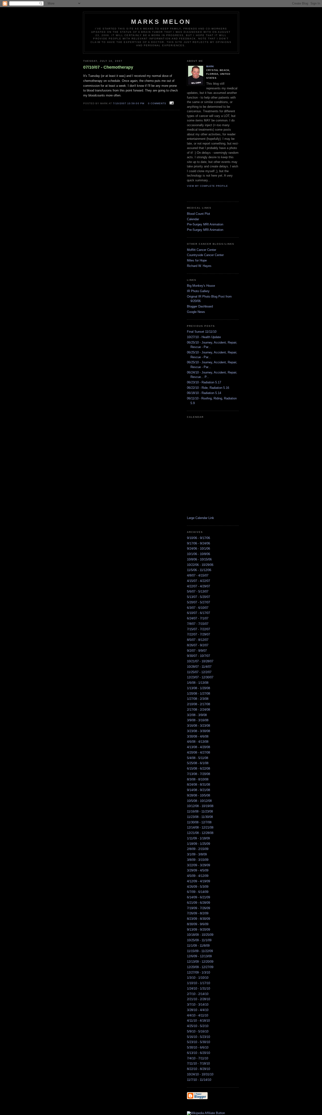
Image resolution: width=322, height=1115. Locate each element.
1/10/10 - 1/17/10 (198, 983)
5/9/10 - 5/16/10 (197, 1031)
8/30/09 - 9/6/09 (197, 924)
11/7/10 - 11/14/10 (199, 1080)
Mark (210, 66)
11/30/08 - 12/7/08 (199, 822)
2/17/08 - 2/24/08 (198, 709)
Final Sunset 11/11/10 (201, 331)
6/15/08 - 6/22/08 (198, 768)
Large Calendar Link (200, 518)
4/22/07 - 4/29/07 (198, 586)
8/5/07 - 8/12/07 (197, 640)
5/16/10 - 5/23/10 (198, 1037)
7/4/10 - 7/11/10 (197, 1058)
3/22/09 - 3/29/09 (198, 865)
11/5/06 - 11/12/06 (199, 570)
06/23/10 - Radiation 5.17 (204, 382)
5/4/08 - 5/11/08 (197, 758)
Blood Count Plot (198, 214)
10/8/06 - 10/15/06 (199, 559)
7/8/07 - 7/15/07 (197, 624)
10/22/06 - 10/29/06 (200, 565)
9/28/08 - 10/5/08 (198, 795)
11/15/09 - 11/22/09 (200, 951)
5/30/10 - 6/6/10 (197, 1047)
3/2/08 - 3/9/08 (197, 715)
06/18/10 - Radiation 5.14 (204, 393)
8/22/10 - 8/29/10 (198, 1069)
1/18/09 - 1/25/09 (198, 844)
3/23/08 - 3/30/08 (198, 731)
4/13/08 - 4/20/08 (198, 747)
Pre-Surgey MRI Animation (205, 224)
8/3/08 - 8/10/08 (197, 779)
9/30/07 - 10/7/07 (198, 656)
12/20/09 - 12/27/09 (200, 967)
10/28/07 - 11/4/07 (199, 666)
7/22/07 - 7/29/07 (198, 634)
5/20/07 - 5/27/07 (198, 602)
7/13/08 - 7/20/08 (198, 774)
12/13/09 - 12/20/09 (200, 961)
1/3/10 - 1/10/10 (197, 977)
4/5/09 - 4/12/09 (197, 876)
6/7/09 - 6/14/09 (197, 892)
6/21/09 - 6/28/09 (198, 902)
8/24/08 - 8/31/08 (198, 784)
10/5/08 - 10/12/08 (199, 801)
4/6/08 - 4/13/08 (197, 741)
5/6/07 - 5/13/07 (197, 591)
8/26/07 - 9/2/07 (197, 645)
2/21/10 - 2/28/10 (198, 999)
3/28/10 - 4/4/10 (197, 1010)
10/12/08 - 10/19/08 (200, 806)
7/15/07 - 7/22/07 (198, 629)
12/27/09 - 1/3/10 (198, 972)
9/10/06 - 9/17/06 (198, 538)
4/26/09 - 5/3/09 (197, 886)
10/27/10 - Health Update (204, 337)
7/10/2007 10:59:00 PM (128, 103)
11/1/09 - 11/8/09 (198, 945)
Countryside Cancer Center (205, 255)
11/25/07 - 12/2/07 (199, 672)
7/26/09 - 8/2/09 (197, 913)
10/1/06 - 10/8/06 (198, 554)
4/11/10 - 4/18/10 (198, 1020)
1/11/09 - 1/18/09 (198, 838)
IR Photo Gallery (198, 291)
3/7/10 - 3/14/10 (197, 1004)
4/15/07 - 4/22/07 (198, 581)
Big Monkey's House (201, 285)
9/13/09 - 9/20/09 (198, 929)
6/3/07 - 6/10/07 (197, 607)
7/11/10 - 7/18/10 (198, 1063)
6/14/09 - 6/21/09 (198, 897)
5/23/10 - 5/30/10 (198, 1042)
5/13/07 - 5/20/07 (198, 597)
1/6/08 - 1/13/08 (197, 682)
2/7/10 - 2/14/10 (197, 994)
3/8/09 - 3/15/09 (197, 860)
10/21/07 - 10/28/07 (200, 661)
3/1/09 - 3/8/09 (197, 854)
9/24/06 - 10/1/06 (198, 548)
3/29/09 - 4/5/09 (197, 870)
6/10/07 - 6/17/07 (198, 613)
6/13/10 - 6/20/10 (198, 1053)
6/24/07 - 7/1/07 (197, 618)
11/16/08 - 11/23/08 (200, 811)
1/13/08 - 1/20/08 (198, 688)
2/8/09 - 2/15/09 (197, 849)
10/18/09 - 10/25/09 (200, 935)
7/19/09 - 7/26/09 (198, 908)
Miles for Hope (197, 260)
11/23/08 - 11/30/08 (200, 817)
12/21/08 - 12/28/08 (200, 833)
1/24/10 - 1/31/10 (198, 988)
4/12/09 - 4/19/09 (198, 881)
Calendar (193, 219)
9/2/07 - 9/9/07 (197, 650)
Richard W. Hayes (199, 266)
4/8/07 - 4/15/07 (197, 575)
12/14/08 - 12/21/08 (200, 827)
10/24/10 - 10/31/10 (200, 1074)
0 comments (157, 103)
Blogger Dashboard (200, 306)
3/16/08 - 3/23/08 (198, 725)
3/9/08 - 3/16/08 (197, 720)
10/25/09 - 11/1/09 (199, 940)
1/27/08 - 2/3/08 (197, 699)
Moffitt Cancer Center (201, 250)
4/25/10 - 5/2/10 (197, 1026)
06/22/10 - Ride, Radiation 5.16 (208, 388)
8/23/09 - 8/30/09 (198, 918)
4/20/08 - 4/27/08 (198, 752)
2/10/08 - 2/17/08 (198, 704)
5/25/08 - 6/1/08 (197, 763)
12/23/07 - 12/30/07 (200, 677)
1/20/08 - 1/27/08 (198, 693)
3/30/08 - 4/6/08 (197, 736)
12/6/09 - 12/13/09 (199, 956)
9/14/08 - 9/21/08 (198, 790)
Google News (196, 312)
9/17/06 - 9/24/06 (198, 543)
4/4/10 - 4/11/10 (197, 1015)
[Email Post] (171, 103)
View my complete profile (207, 186)
